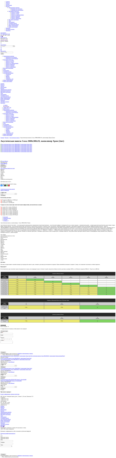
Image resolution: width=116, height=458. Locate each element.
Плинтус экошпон (15, 17)
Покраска (8, 28)
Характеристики (7, 218)
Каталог (8, 6)
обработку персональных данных (25, 353)
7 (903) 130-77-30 (6, 34)
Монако (7, 130)
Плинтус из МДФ (15, 12)
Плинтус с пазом (15, 13)
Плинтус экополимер (16, 18)
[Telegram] (3, 185)
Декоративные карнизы (14, 7)
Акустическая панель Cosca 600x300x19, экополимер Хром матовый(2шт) (48, 356)
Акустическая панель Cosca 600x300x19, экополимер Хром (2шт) (15, 359)
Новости (8, 2)
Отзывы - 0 (5, 220)
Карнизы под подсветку (16, 8)
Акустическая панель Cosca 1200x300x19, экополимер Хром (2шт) (16, 356)
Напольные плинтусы (14, 11)
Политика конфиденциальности (8, 433)
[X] (5, 185)
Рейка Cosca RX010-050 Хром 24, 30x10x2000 (11, 380)
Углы (10, 20)
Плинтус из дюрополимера (17, 14)
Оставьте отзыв (4, 331)
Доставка (5, 219)
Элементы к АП (9, 132)
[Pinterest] (9, 185)
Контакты (8, 30)
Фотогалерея (9, 5)
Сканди (7, 129)
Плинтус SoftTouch (15, 16)
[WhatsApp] (7, 185)
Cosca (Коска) (4, 163)
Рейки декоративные (13, 25)
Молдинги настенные (14, 19)
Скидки (7, 4)
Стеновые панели (13, 23)
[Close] (1, 436)
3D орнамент (12, 22)
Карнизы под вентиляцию (17, 10)
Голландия (8, 128)
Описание (5, 217)
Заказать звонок (4, 40)
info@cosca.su (4, 37)
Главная (8, 1)
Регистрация (6, 106)
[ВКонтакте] (1, 185)
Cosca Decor (3, 32)
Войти (6, 105)
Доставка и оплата (10, 29)
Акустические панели (14, 24)
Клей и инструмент (13, 26)
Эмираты (8, 131)
